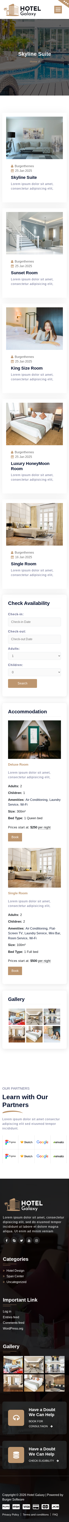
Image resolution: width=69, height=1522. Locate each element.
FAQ (55, 1514)
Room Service (17, 938)
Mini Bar (54, 933)
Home (33, 61)
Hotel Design (15, 1270)
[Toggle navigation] (58, 9)
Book (15, 837)
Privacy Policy (10, 1514)
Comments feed (13, 1322)
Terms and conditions (36, 1514)
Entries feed (11, 1317)
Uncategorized (16, 1282)
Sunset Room (24, 272)
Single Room (23, 563)
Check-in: (16, 614)
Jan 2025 (23, 170)
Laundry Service (36, 933)
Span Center (15, 1276)
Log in (7, 1311)
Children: (15, 665)
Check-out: (17, 631)
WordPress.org (13, 1328)
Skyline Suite (24, 177)
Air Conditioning (36, 799)
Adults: (14, 648)
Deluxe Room (18, 764)
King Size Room (27, 368)
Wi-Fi (24, 804)
